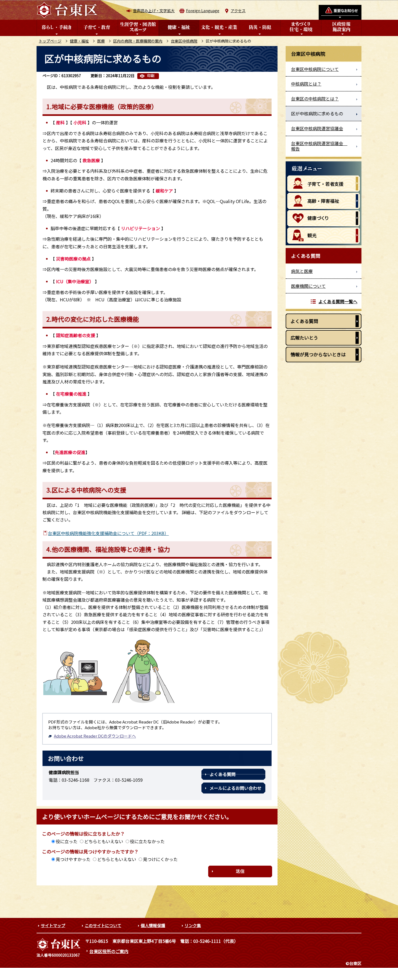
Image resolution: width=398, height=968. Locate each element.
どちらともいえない (103, 841)
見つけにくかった (160, 859)
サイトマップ (53, 925)
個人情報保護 (153, 925)
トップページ (50, 41)
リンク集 (193, 925)
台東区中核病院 (184, 41)
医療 (101, 41)
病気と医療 (302, 271)
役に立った (66, 841)
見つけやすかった (73, 859)
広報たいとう (304, 337)
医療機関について (308, 286)
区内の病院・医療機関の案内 (137, 41)
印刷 (150, 76)
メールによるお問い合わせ (236, 788)
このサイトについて (103, 925)
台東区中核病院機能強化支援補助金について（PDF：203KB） (108, 533)
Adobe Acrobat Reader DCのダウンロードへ (95, 736)
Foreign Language (202, 10)
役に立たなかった (147, 841)
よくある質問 (223, 774)
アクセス (238, 10)
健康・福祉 (79, 41)
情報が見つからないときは (318, 354)
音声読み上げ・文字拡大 (154, 10)
